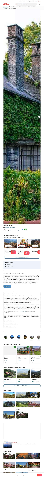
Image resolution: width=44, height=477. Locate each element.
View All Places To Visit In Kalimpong (22, 385)
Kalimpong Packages (13, 6)
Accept (39, 475)
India (20, 307)
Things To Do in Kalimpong (14, 230)
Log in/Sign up (37, 1)
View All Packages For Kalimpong (22, 257)
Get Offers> (13, 252)
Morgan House (7, 295)
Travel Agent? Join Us (30, 1)
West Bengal (23, 311)
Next (39, 117)
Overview (5, 6)
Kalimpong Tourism (32, 6)
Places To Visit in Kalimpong (10, 8)
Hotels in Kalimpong (23, 6)
